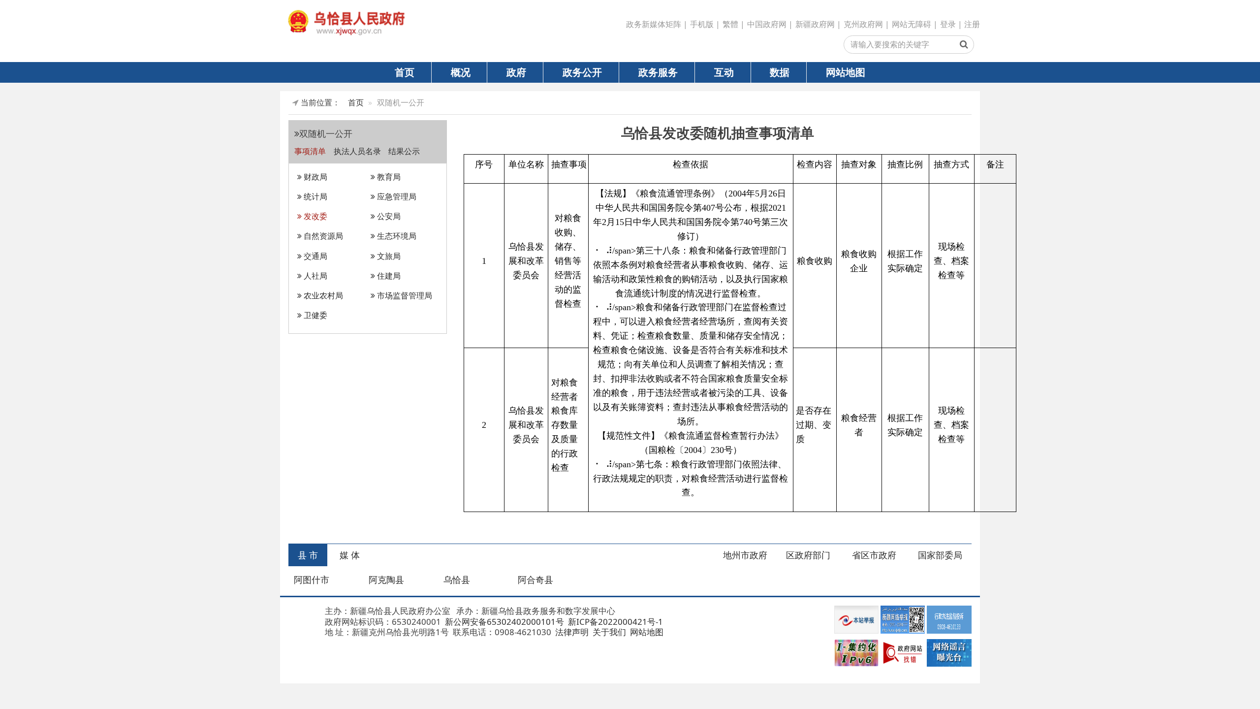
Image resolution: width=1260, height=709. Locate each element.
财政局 (314, 176)
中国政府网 (767, 24)
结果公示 (404, 151)
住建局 (388, 275)
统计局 (314, 196)
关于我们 (608, 632)
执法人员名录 (358, 151)
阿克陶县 (386, 579)
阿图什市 (311, 579)
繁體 (730, 24)
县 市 (308, 555)
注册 (972, 24)
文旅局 (388, 256)
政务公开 (582, 72)
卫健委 (314, 315)
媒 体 (350, 555)
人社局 (314, 275)
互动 (724, 72)
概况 (461, 72)
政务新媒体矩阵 (653, 24)
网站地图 (845, 72)
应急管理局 (395, 196)
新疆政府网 (815, 24)
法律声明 (571, 632)
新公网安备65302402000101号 (503, 621)
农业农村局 (322, 295)
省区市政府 (874, 555)
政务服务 (658, 72)
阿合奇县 (535, 579)
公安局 (388, 216)
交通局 (314, 256)
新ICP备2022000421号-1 (614, 621)
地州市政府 (745, 555)
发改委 (314, 216)
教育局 (388, 176)
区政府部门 (808, 555)
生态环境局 (395, 235)
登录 (948, 24)
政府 (516, 72)
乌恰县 (456, 579)
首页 (404, 72)
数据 (779, 72)
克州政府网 (863, 24)
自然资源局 (322, 235)
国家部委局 (940, 555)
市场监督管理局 (403, 295)
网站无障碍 (911, 24)
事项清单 (311, 151)
